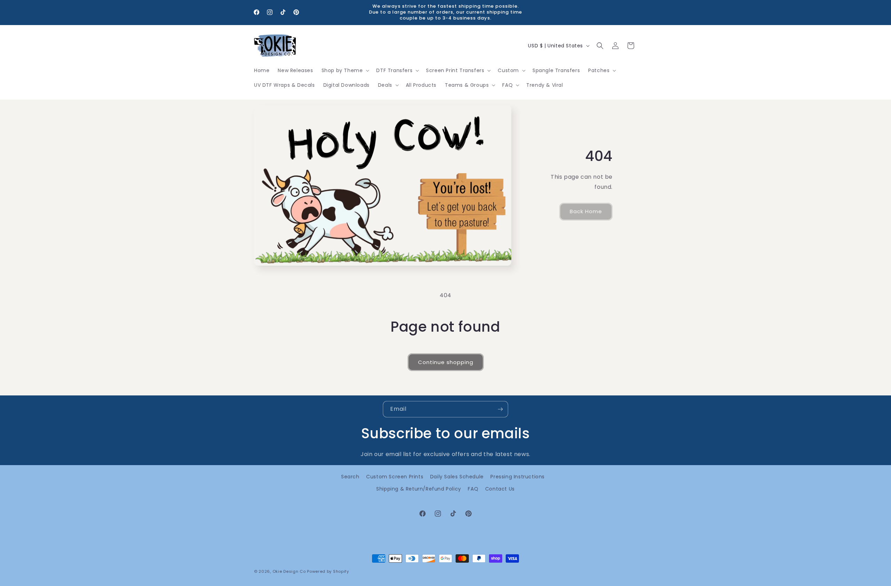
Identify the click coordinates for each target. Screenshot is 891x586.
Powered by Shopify (328, 571)
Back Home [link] (586, 211)
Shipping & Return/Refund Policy (418, 488)
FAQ (473, 488)
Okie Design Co (289, 571)
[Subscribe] (500, 409)
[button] (344, 70)
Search (350, 476)
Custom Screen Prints (394, 476)
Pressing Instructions (517, 476)
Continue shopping (445, 362)
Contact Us (500, 488)
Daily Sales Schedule (457, 476)
